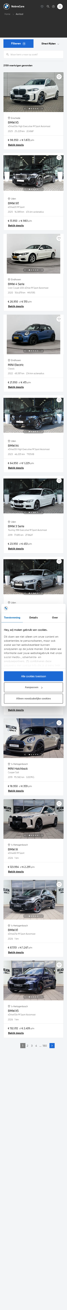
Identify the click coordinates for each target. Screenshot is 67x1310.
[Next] (42, 108)
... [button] (40, 1045)
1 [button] (22, 1045)
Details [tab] (33, 617)
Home (7, 14)
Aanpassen (31, 687)
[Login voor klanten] (53, 6)
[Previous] (25, 108)
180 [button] (45, 1045)
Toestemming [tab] (12, 617)
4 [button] (36, 1045)
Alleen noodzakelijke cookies (33, 698)
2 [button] (27, 1045)
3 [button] (32, 1045)
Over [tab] (55, 617)
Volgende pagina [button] (52, 1045)
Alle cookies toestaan (33, 676)
